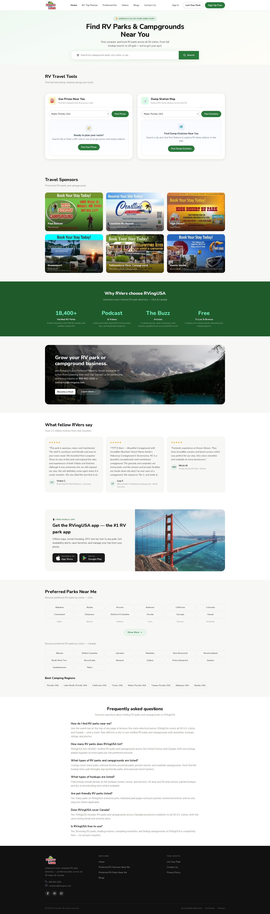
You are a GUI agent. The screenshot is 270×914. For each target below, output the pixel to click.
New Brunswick (180, 653)
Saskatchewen (59, 667)
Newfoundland (211, 653)
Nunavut (120, 660)
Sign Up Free (215, 5)
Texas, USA (117, 685)
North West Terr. (59, 660)
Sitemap (221, 908)
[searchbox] (128, 55)
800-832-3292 (55, 882)
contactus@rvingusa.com (60, 885)
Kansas (180, 621)
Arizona (119, 607)
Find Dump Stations (181, 148)
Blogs (136, 5)
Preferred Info (110, 5)
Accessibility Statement (191, 908)
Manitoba (150, 653)
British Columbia (89, 653)
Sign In (175, 5)
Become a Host (65, 391)
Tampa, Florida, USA (160, 685)
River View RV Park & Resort (69, 484)
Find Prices (120, 113)
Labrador (120, 653)
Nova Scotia (89, 660)
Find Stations (211, 113)
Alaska (90, 607)
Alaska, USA (199, 685)
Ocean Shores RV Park (188, 468)
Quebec (210, 660)
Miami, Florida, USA (137, 685)
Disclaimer (210, 908)
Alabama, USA (182, 685)
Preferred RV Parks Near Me (113, 872)
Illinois (90, 621)
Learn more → (89, 391)
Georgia (180, 614)
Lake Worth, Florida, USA (75, 685)
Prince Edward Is (180, 660)
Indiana (120, 621)
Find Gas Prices (89, 147)
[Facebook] (47, 893)
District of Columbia (120, 614)
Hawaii (210, 614)
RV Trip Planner (90, 5)
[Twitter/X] (61, 893)
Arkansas (150, 607)
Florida (150, 614)
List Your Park (193, 5)
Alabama (59, 607)
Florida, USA (53, 685)
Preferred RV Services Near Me (114, 867)
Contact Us (150, 5)
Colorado (210, 607)
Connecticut (59, 614)
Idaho (59, 621)
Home (74, 5)
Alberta (59, 653)
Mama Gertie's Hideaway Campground (134, 484)
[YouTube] (54, 893)
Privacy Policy (173, 872)
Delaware (89, 614)
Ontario (150, 660)
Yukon (89, 667)
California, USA (99, 685)
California (180, 607)
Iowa (150, 621)
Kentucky (210, 621)
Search (191, 55)
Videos (125, 5)
